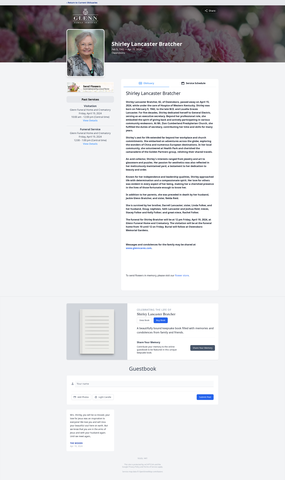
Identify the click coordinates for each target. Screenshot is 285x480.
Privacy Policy (134, 467)
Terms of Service (150, 467)
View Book (144, 320)
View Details (90, 120)
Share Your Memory (202, 347)
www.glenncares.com (139, 248)
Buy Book (160, 320)
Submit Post (205, 397)
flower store (182, 275)
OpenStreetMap (145, 471)
